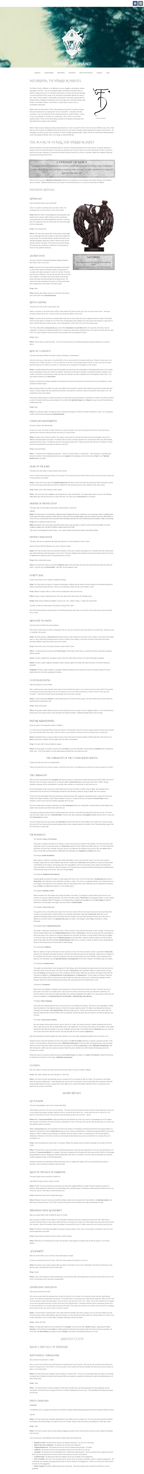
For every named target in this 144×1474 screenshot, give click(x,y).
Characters (72, 73)
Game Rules (61, 73)
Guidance (37, 73)
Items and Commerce (86, 73)
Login (108, 73)
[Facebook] (135, 3)
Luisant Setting (48, 73)
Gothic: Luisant (72, 64)
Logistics (99, 73)
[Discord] (140, 3)
